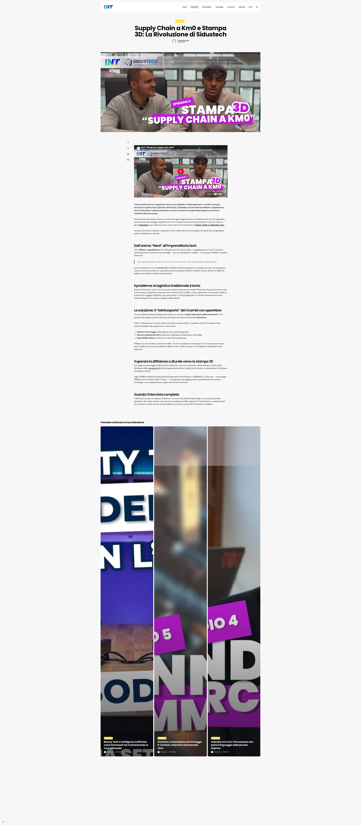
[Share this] (128, 142)
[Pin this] (128, 160)
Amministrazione (183, 40)
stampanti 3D (154, 368)
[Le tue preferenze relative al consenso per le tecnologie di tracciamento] (3, 821)
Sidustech (143, 225)
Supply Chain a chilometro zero (209, 225)
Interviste (180, 21)
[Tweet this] (128, 148)
